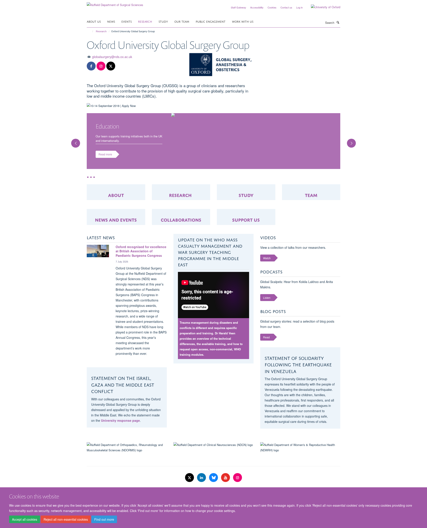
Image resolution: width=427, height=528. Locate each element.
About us (94, 21)
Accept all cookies (24, 519)
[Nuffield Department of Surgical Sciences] (115, 3)
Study (163, 21)
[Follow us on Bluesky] (214, 473)
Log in (299, 7)
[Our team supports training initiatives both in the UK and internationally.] (255, 115)
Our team (181, 21)
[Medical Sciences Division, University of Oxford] (127, 486)
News (111, 21)
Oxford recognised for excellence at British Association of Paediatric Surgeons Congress (141, 246)
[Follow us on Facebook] (91, 66)
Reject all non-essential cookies (66, 519)
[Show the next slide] (353, 139)
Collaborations (181, 215)
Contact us (286, 7)
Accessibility (257, 7)
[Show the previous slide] (73, 139)
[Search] (337, 22)
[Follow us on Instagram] (101, 66)
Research (145, 21)
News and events (116, 215)
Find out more (104, 519)
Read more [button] (105, 154)
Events (126, 21)
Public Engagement (211, 21)
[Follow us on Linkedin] (202, 473)
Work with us (242, 21)
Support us (246, 215)
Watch (267, 253)
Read (266, 333)
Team (311, 190)
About (116, 190)
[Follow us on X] (110, 66)
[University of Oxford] (322, 7)
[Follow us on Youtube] (226, 473)
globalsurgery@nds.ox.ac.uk (112, 56)
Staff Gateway (238, 7)
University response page (120, 416)
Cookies (272, 7)
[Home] (90, 31)
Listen (266, 293)
